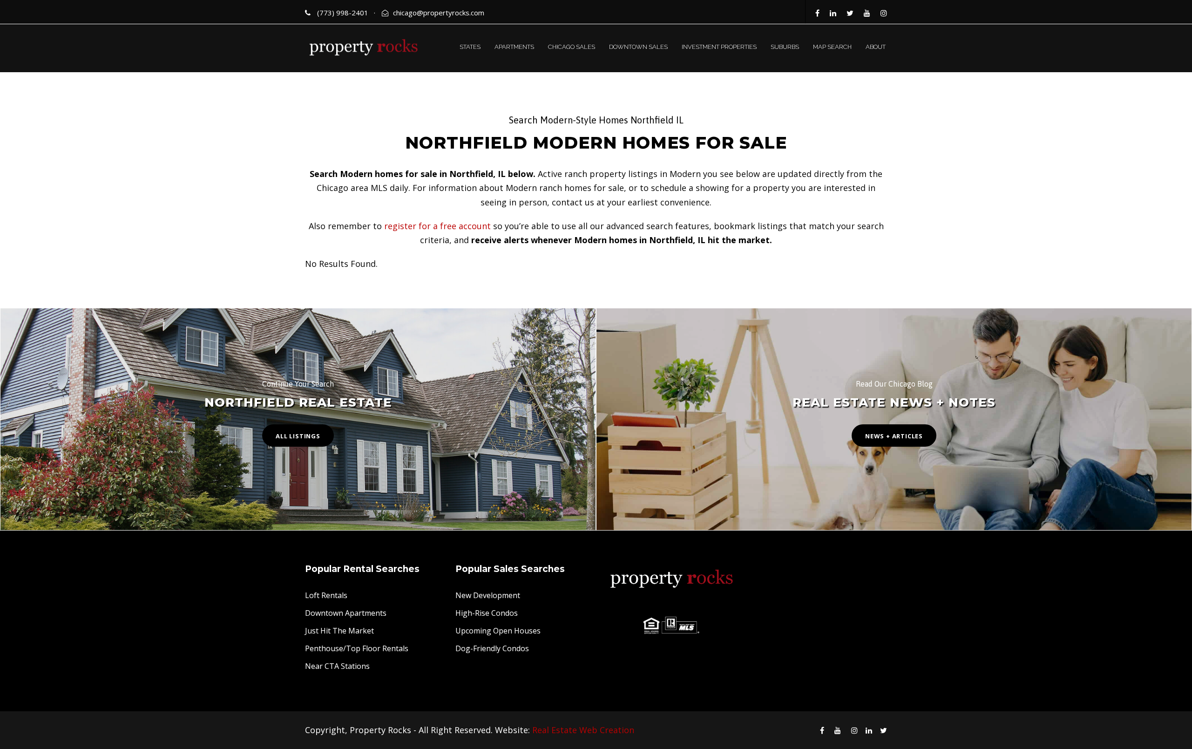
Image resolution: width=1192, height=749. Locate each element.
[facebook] (817, 13)
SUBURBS (785, 46)
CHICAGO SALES (571, 46)
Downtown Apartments (345, 613)
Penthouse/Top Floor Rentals (356, 648)
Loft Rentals (326, 595)
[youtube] (867, 13)
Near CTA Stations (337, 666)
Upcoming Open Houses (498, 631)
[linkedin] (833, 13)
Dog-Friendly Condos (492, 648)
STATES (470, 46)
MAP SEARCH (832, 46)
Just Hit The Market (339, 631)
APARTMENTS (514, 46)
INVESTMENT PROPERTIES (719, 46)
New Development (487, 595)
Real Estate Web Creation (583, 729)
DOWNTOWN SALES (638, 46)
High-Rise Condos (486, 613)
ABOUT (876, 46)
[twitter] (850, 13)
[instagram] (883, 13)
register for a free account (437, 226)
